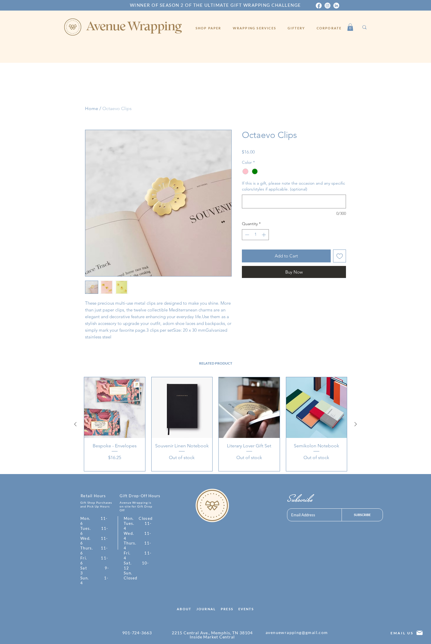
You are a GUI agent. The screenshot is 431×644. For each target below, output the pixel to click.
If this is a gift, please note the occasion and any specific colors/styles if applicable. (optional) (293, 186)
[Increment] (264, 235)
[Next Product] (355, 424)
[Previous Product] (75, 424)
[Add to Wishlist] (339, 256)
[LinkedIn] (336, 6)
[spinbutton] (255, 235)
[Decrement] (246, 235)
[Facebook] (319, 6)
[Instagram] (327, 6)
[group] (215, 424)
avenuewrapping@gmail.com (297, 632)
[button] (350, 27)
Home (91, 108)
